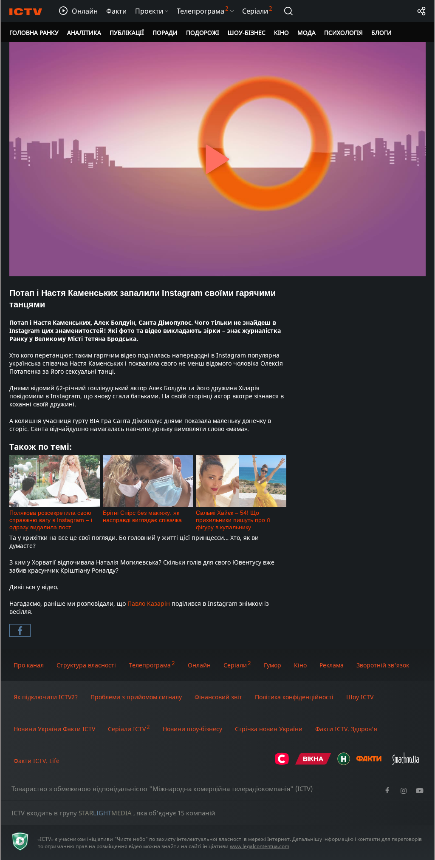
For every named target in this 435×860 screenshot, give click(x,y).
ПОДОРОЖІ (202, 32)
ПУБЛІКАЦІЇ (127, 32)
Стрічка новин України (268, 729)
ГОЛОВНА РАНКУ (34, 32)
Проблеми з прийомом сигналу (136, 697)
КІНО (281, 32)
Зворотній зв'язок (382, 665)
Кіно (300, 665)
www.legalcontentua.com (259, 846)
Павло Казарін (148, 603)
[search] (288, 11)
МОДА (306, 32)
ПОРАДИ (165, 32)
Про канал (29, 665)
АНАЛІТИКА (84, 32)
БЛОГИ (381, 32)
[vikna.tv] (313, 763)
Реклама (331, 665)
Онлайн (199, 665)
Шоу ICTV (359, 697)
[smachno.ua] (405, 763)
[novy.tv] (343, 763)
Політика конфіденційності (294, 697)
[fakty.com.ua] (368, 763)
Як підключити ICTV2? (46, 697)
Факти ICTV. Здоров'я (346, 729)
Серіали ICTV (127, 729)
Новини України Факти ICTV (54, 729)
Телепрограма (150, 665)
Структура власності (86, 665)
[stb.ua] (281, 763)
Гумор (272, 665)
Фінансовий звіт (218, 697)
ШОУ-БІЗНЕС (247, 32)
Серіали (235, 665)
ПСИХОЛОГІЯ (343, 32)
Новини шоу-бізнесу (192, 729)
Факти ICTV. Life (36, 761)
